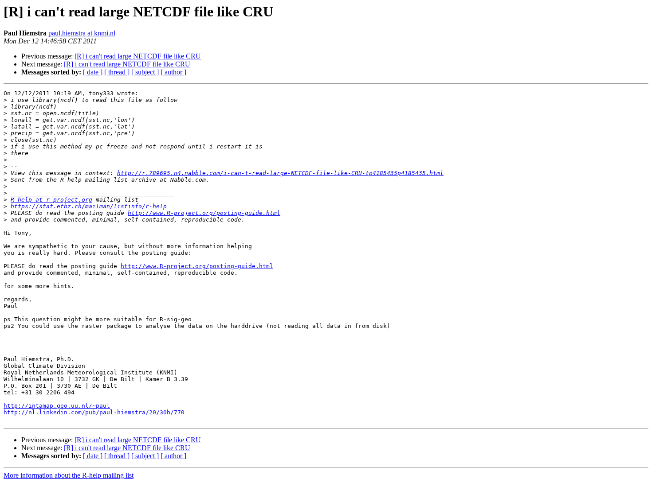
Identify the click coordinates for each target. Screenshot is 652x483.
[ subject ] (145, 72)
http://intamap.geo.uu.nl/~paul (57, 405)
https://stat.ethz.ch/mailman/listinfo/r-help (89, 206)
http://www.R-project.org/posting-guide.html (204, 213)
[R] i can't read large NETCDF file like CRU (138, 56)
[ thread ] (117, 72)
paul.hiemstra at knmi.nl (81, 33)
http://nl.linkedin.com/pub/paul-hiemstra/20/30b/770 (94, 412)
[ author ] (173, 72)
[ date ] (92, 72)
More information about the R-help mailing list (69, 475)
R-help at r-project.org (51, 199)
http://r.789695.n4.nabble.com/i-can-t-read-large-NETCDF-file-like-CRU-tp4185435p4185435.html (280, 173)
